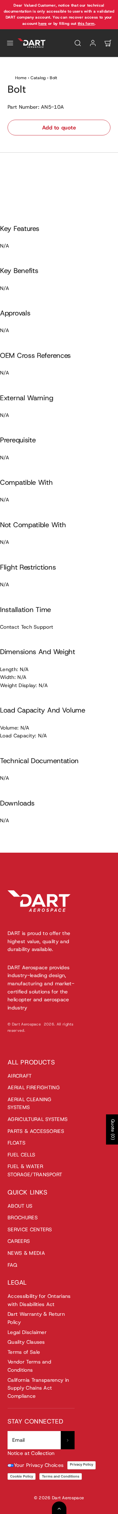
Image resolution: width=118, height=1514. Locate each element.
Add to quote (59, 127)
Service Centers (30, 1229)
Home (20, 77)
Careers (19, 1241)
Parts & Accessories (36, 1131)
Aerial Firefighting (34, 1087)
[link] (92, 43)
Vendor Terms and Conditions (29, 1365)
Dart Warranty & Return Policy (36, 1318)
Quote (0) (113, 1129)
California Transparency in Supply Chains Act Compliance (38, 1388)
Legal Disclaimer (27, 1332)
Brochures (23, 1217)
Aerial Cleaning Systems (30, 1103)
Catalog (38, 77)
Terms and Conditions (60, 1476)
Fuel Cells (21, 1154)
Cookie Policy (21, 1476)
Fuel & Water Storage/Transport (35, 1170)
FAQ (12, 1265)
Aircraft (20, 1076)
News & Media (26, 1253)
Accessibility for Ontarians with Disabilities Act (39, 1300)
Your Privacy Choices (39, 1465)
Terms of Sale (24, 1352)
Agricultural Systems (38, 1119)
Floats (16, 1143)
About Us (20, 1206)
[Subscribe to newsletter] (68, 1440)
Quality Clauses (26, 1342)
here (42, 23)
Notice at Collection (31, 1453)
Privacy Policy (81, 1464)
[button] (10, 43)
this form (86, 23)
